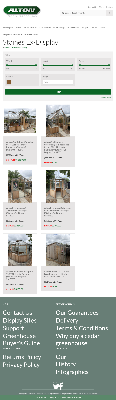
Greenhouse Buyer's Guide (21, 339)
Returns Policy (22, 356)
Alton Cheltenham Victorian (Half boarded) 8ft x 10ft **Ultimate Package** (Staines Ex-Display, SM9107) (56, 147)
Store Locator (98, 27)
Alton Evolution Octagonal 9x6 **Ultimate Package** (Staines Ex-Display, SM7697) (19, 275)
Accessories (73, 27)
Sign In (102, 7)
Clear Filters (106, 98)
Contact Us (92, 7)
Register (109, 7)
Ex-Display (8, 27)
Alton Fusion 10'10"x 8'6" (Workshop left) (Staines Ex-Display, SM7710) (57, 274)
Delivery (67, 320)
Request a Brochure (12, 34)
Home (7, 47)
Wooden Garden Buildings (52, 27)
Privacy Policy (21, 364)
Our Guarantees (77, 312)
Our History (66, 360)
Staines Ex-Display (19, 47)
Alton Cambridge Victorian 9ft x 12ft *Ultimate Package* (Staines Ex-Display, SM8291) (20, 146)
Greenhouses (30, 27)
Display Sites (20, 320)
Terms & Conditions (82, 328)
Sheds (19, 27)
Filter (58, 91)
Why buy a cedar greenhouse (78, 339)
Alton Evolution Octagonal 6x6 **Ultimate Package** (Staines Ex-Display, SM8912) (57, 212)
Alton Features (31, 34)
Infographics (72, 371)
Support (85, 27)
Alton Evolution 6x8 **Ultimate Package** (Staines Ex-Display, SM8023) (17, 212)
